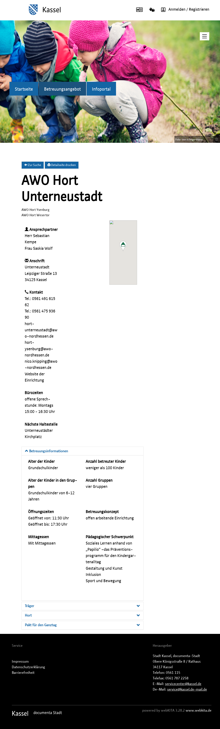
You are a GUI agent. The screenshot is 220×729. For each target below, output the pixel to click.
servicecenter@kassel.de (183, 684)
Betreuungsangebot (62, 89)
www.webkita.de (198, 710)
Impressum (20, 661)
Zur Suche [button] (34, 165)
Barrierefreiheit (23, 672)
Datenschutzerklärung (28, 667)
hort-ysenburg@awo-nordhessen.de (39, 349)
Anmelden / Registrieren (188, 10)
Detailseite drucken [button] (63, 165)
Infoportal (101, 89)
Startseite (24, 89)
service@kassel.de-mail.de (187, 689)
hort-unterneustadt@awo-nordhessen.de (41, 330)
